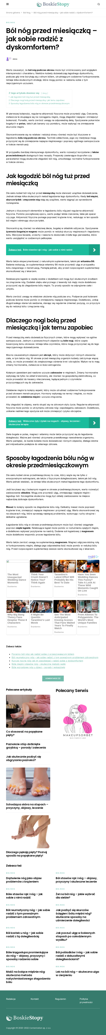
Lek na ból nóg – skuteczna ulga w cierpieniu (77, 973)
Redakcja (10, 999)
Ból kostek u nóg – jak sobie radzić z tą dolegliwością (24, 934)
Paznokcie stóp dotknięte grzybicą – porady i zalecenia (26, 745)
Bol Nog (26, 12)
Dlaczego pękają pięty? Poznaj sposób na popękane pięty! (26, 854)
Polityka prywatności (86, 1001)
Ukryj (44, 93)
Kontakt (35, 999)
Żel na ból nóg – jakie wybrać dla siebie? (75, 895)
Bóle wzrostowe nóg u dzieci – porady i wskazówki (38, 667)
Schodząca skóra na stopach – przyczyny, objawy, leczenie (27, 806)
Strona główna (13, 12)
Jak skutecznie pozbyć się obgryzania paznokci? (23, 758)
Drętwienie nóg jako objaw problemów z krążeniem (24, 880)
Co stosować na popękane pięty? (24, 733)
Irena (15, 59)
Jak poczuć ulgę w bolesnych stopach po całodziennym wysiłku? (75, 936)
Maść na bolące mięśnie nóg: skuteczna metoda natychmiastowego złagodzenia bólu (28, 977)
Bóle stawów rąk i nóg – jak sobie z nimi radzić (24, 895)
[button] (7, 4)
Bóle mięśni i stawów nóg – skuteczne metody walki (39, 664)
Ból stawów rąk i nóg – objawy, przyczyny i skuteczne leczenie (76, 880)
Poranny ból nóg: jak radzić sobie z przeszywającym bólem (43, 654)
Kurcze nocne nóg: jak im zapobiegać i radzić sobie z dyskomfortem (47, 660)
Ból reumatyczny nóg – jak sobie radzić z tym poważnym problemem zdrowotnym (55, 657)
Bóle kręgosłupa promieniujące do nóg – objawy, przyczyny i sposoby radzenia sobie (27, 955)
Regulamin (60, 999)
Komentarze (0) (53, 678)
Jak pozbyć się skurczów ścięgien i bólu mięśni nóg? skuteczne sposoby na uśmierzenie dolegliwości (74, 915)
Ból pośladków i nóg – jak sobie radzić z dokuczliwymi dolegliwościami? (77, 955)
